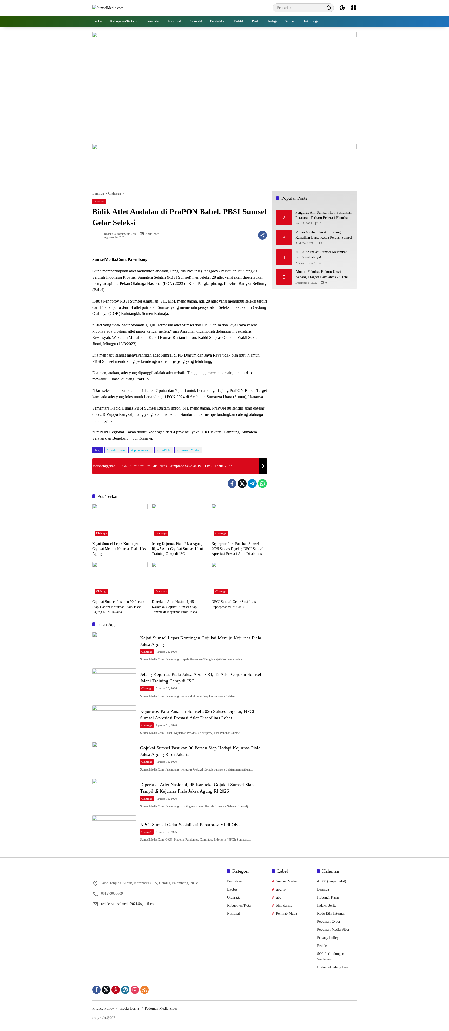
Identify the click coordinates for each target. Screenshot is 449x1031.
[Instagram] (135, 990)
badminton (117, 450)
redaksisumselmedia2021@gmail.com (128, 904)
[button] (328, 7)
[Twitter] (242, 483)
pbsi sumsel (142, 450)
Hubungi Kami (328, 897)
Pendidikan (235, 881)
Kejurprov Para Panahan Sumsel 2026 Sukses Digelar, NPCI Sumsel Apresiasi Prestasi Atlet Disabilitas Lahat (237, 549)
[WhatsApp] (262, 483)
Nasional (233, 913)
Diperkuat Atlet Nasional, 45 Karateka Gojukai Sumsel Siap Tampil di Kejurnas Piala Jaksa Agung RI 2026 (174, 607)
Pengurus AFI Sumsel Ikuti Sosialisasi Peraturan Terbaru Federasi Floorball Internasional (323, 215)
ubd (278, 897)
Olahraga (99, 201)
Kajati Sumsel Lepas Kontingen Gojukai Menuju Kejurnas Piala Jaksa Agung (119, 549)
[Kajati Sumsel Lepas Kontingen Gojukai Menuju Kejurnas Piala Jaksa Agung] (120, 521)
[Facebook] (232, 483)
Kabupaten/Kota (239, 905)
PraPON (165, 450)
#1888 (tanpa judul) (331, 881)
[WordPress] (125, 990)
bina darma (284, 905)
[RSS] (144, 990)
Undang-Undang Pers (332, 967)
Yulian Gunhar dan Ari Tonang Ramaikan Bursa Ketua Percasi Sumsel (323, 235)
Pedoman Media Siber (333, 930)
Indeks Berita (326, 905)
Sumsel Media (190, 450)
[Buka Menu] (354, 8)
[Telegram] (252, 483)
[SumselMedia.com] (107, 8)
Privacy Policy (328, 938)
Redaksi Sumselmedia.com (120, 233)
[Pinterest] (115, 990)
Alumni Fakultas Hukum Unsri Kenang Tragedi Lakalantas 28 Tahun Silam (323, 275)
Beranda (323, 889)
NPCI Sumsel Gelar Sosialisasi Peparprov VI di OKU (234, 604)
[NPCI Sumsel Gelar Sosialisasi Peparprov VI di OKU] (239, 579)
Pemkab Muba (286, 913)
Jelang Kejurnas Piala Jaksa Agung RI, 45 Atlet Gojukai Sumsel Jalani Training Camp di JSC (177, 549)
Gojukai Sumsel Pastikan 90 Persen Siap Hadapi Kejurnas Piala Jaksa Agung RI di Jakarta (118, 607)
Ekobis (232, 889)
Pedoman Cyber (328, 921)
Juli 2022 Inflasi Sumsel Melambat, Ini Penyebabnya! (321, 254)
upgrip (281, 889)
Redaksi (322, 946)
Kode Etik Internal (331, 913)
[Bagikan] (262, 235)
